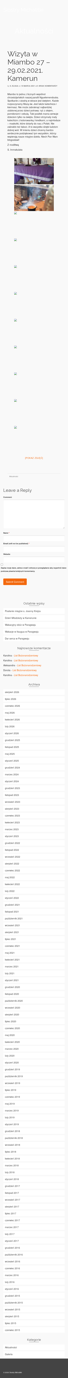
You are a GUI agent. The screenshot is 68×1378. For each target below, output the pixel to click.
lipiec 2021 (10, 939)
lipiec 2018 (10, 1151)
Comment (7, 497)
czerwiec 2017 (12, 1220)
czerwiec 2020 (12, 1028)
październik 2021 (14, 918)
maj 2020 (10, 1035)
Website (6, 554)
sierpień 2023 (12, 808)
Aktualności (13, 476)
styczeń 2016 (12, 1288)
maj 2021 (10, 952)
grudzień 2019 (12, 1069)
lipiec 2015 (10, 1323)
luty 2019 (10, 1117)
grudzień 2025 (12, 740)
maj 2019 (10, 1103)
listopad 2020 (12, 993)
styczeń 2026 (12, 733)
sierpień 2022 (12, 863)
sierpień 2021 (12, 932)
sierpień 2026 (12, 692)
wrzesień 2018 (12, 1144)
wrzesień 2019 (12, 1083)
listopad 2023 (12, 795)
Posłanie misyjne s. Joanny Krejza (23, 611)
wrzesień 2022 (12, 856)
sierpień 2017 (12, 1206)
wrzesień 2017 (12, 1199)
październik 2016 (14, 1254)
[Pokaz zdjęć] (34, 457)
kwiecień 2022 (12, 884)
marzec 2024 (12, 774)
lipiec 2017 (10, 1213)
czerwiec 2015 (12, 1330)
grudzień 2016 (12, 1247)
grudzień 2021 (12, 904)
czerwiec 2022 (12, 870)
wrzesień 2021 (12, 925)
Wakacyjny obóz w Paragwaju (20, 624)
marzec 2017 (12, 1227)
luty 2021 (10, 973)
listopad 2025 (12, 747)
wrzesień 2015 (12, 1309)
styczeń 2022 (12, 897)
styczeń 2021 (12, 980)
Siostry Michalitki (23, 10)
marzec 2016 (12, 1275)
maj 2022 (10, 877)
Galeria (9, 1354)
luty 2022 (10, 891)
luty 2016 (10, 1282)
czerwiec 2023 (12, 815)
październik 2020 (14, 1000)
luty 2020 (10, 1055)
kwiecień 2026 (12, 719)
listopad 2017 (12, 1192)
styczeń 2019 (12, 1124)
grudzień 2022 (12, 843)
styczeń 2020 (12, 1062)
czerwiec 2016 (12, 1268)
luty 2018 (10, 1172)
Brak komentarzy (48, 86)
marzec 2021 (12, 966)
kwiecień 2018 (12, 1158)
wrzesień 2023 (12, 801)
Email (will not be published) (16, 543)
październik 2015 (14, 1302)
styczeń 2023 (12, 836)
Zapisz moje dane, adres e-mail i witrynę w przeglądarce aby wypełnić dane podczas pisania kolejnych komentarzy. (33, 569)
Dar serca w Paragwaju (17, 638)
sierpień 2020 (12, 1014)
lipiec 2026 (10, 699)
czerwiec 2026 (12, 705)
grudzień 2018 (12, 1131)
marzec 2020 (12, 1048)
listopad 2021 (12, 911)
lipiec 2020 (10, 1021)
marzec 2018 (12, 1165)
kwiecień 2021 (12, 959)
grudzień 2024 (12, 767)
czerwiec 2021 (12, 945)
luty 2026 (10, 726)
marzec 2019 (12, 1110)
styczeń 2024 (12, 781)
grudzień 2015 (12, 1295)
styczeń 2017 (12, 1240)
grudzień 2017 (12, 1186)
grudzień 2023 (12, 788)
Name (6, 533)
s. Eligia (14, 86)
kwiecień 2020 (12, 1042)
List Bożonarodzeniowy (26, 655)
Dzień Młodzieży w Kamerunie (20, 618)
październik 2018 (14, 1138)
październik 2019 (14, 1076)
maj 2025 (10, 753)
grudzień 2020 (12, 987)
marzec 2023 (12, 829)
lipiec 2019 (10, 1090)
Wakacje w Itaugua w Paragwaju (22, 631)
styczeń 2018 (12, 1179)
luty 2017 (10, 1234)
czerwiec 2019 (12, 1096)
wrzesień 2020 (12, 1007)
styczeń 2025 (12, 760)
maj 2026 (10, 712)
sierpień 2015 (12, 1316)
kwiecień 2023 (12, 822)
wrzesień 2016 (12, 1261)
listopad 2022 (12, 849)
